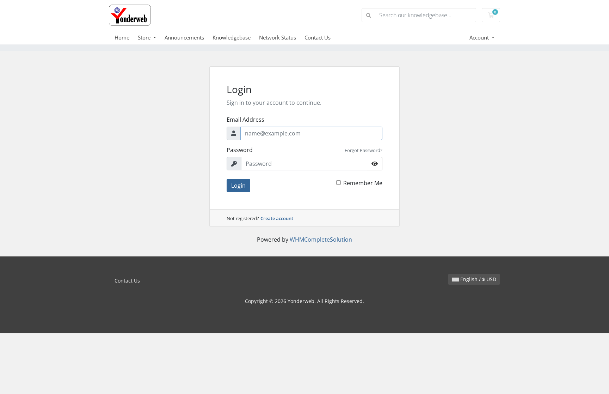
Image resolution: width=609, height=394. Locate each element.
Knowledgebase (232, 37)
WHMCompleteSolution (321, 239)
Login (238, 185)
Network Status (277, 37)
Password (240, 150)
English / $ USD (477, 279)
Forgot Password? (363, 150)
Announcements (184, 37)
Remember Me (362, 183)
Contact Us (317, 37)
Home (122, 37)
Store (145, 37)
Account (479, 37)
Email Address (245, 119)
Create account (276, 218)
